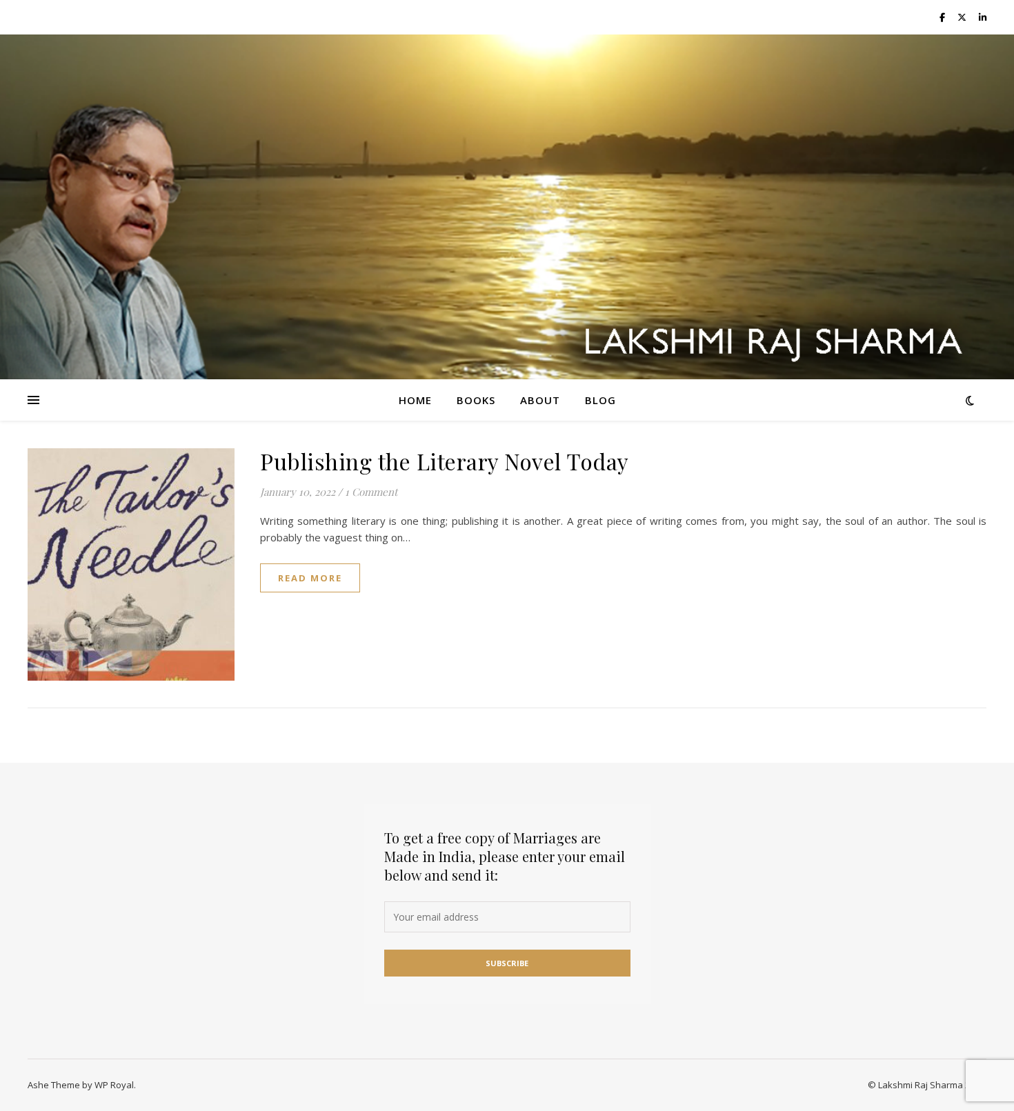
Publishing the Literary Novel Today (444, 461)
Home (415, 400)
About (540, 400)
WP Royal (114, 1085)
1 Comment (371, 492)
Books (476, 400)
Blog (600, 400)
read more (310, 578)
